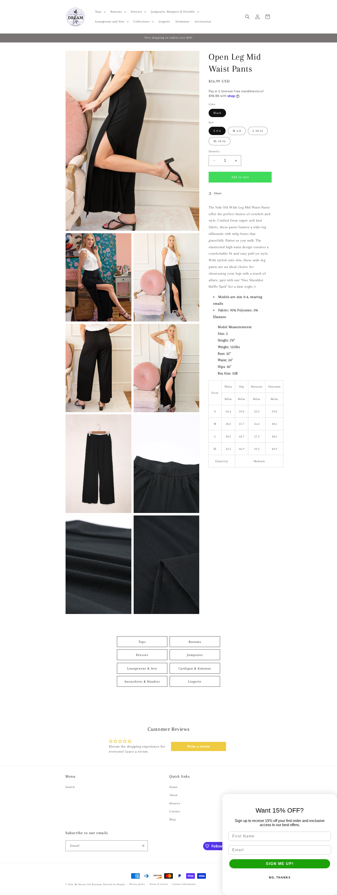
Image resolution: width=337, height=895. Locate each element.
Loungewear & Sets (142, 668)
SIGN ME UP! (280, 864)
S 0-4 (217, 131)
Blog (172, 819)
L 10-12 (258, 131)
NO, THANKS (280, 877)
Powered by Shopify (114, 884)
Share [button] (218, 193)
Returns (174, 803)
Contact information (184, 884)
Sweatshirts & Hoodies (142, 681)
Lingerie (195, 681)
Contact (174, 811)
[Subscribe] (143, 845)
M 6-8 (237, 131)
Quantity (214, 151)
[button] (100, 12)
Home (173, 787)
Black (217, 113)
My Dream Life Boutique (88, 884)
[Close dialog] (332, 799)
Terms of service (158, 884)
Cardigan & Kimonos (195, 668)
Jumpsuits (195, 654)
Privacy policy (137, 884)
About (173, 795)
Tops (142, 641)
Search (70, 787)
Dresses (142, 654)
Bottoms (195, 641)
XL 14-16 (219, 141)
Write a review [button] (198, 746)
